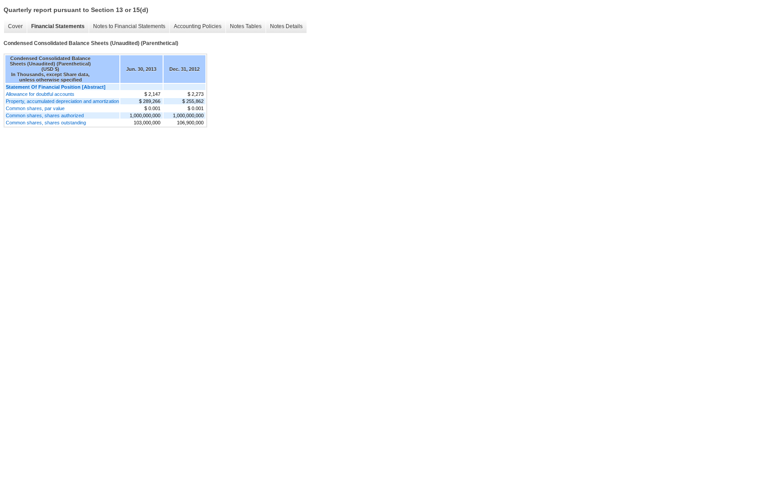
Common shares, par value (35, 108)
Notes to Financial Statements (129, 26)
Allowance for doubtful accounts (40, 94)
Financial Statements (58, 26)
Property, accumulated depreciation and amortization (62, 101)
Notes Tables (246, 26)
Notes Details (286, 26)
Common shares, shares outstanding (46, 122)
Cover (15, 26)
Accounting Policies (197, 26)
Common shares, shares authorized (45, 115)
